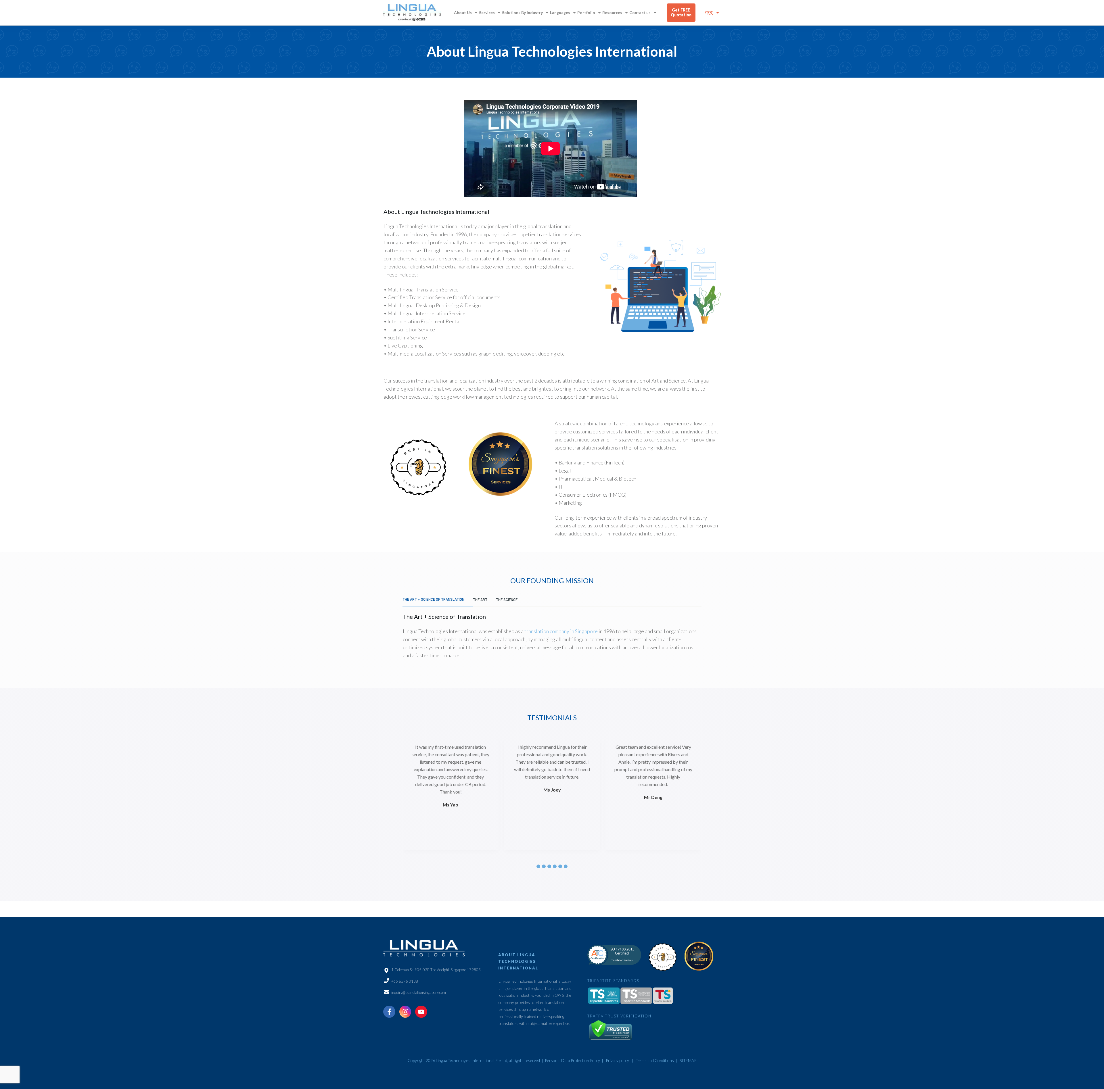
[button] (538, 866)
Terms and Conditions (655, 1060)
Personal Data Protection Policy (572, 1060)
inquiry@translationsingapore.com (418, 992)
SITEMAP (688, 1060)
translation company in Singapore (561, 631)
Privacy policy (617, 1060)
